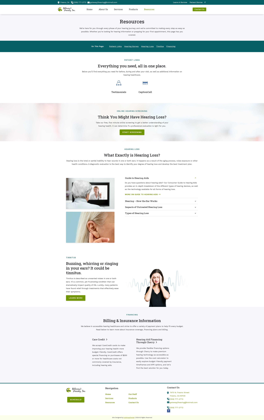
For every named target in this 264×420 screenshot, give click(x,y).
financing (170, 46)
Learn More (76, 298)
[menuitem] (180, 2)
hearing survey (131, 46)
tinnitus (160, 46)
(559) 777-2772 (80, 2)
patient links (115, 46)
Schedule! (76, 400)
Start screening (132, 132)
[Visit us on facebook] (205, 2)
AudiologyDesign (129, 417)
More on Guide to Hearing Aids (141, 194)
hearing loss (147, 46)
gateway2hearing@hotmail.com (103, 2)
